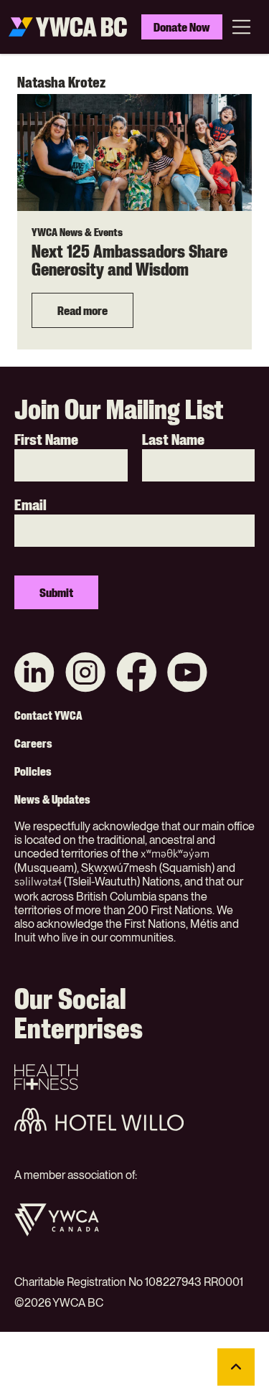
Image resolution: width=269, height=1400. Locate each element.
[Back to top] (236, 1367)
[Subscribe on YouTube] (187, 673)
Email (30, 505)
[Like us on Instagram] (85, 673)
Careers (33, 743)
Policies (33, 771)
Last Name (173, 440)
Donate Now (182, 27)
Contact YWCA (48, 715)
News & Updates (52, 799)
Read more (82, 310)
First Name (46, 440)
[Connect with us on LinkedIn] (34, 673)
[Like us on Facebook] (136, 673)
